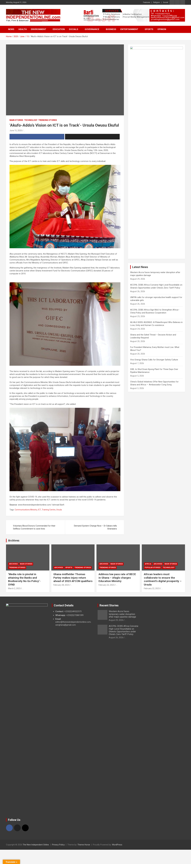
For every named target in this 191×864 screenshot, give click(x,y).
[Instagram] (25, 827)
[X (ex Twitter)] (17, 827)
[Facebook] (9, 827)
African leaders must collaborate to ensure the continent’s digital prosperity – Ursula (162, 579)
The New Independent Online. (36, 844)
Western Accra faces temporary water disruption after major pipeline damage (122, 614)
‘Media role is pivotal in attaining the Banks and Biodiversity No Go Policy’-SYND (24, 579)
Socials (73, 29)
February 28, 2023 (61, 585)
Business (111, 29)
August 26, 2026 (116, 637)
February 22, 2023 (106, 585)
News (11, 29)
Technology (30, 120)
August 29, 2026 (116, 620)
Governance (92, 29)
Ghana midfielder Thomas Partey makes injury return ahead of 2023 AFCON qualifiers (72, 578)
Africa (148, 564)
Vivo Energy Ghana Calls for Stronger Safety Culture (154, 359)
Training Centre (48, 510)
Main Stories (16, 120)
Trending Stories (47, 120)
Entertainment (129, 29)
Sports (149, 29)
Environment (38, 29)
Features (146, 2)
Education (59, 29)
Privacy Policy (58, 844)
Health (22, 29)
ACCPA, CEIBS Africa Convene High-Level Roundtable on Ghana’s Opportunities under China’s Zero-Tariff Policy (123, 630)
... (24, 130)
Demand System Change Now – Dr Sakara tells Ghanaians (95, 527)
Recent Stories (109, 605)
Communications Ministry (26, 510)
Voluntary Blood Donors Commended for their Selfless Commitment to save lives (34, 527)
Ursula (59, 510)
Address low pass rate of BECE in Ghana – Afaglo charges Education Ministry (117, 578)
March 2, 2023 (14, 588)
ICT (39, 510)
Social (165, 2)
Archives (13, 540)
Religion (156, 2)
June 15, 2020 (16, 130)
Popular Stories (152, 568)
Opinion (161, 29)
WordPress (117, 844)
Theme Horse (83, 844)
